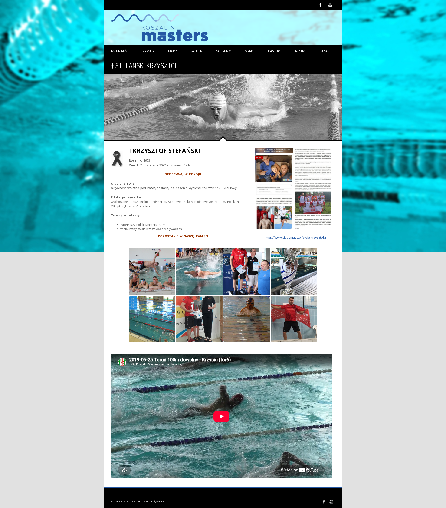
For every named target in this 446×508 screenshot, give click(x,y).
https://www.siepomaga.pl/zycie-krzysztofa (295, 237)
